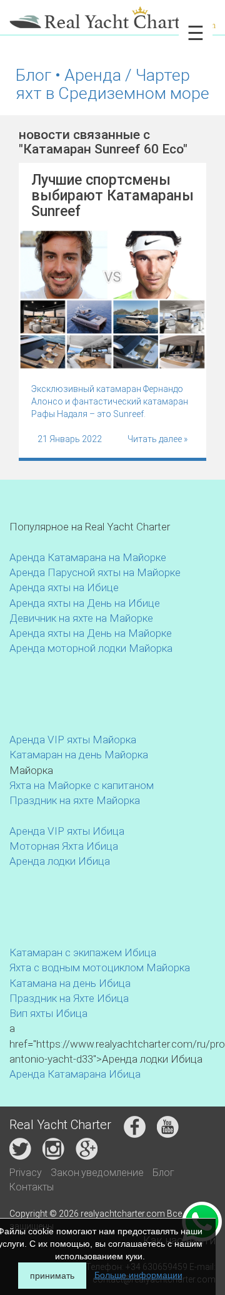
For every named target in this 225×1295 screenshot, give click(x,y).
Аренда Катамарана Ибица (75, 1074)
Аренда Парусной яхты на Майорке (95, 572)
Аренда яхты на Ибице (64, 587)
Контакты (31, 1187)
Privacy (25, 1173)
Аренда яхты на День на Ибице (84, 603)
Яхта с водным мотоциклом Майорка (99, 967)
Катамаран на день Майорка (78, 754)
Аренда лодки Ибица (59, 861)
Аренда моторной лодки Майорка (90, 648)
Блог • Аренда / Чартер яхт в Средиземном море (112, 84)
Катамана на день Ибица (70, 983)
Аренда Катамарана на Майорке (87, 557)
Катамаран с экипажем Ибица (82, 952)
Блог (163, 1173)
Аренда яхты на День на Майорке (90, 633)
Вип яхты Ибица (48, 1013)
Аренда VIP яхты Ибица (66, 831)
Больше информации (138, 1275)
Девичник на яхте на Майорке (81, 618)
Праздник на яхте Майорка (74, 800)
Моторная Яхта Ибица (63, 846)
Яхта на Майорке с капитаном (81, 785)
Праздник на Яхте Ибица (69, 998)
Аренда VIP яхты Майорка (72, 739)
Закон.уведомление (97, 1173)
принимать (52, 1276)
